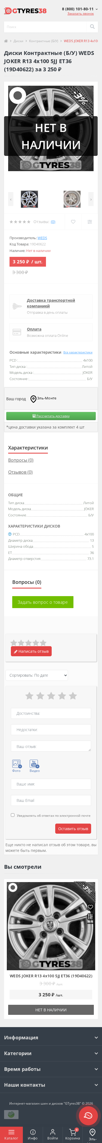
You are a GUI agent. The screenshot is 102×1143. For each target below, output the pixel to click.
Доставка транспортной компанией (51, 303)
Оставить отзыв (73, 828)
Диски (18, 41)
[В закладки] (90, 907)
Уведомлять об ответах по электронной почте (54, 815)
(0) (53, 221)
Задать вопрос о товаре (43, 602)
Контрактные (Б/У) (43, 41)
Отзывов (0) (20, 472)
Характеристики (28, 447)
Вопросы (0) (20, 460)
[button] (80, 9)
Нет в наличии (51, 1009)
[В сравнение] (90, 917)
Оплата (34, 329)
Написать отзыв (33, 651)
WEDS (42, 237)
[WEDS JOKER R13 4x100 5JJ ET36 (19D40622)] (51, 926)
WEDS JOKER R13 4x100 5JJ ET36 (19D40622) (51, 975)
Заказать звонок (80, 13)
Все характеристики (77, 352)
